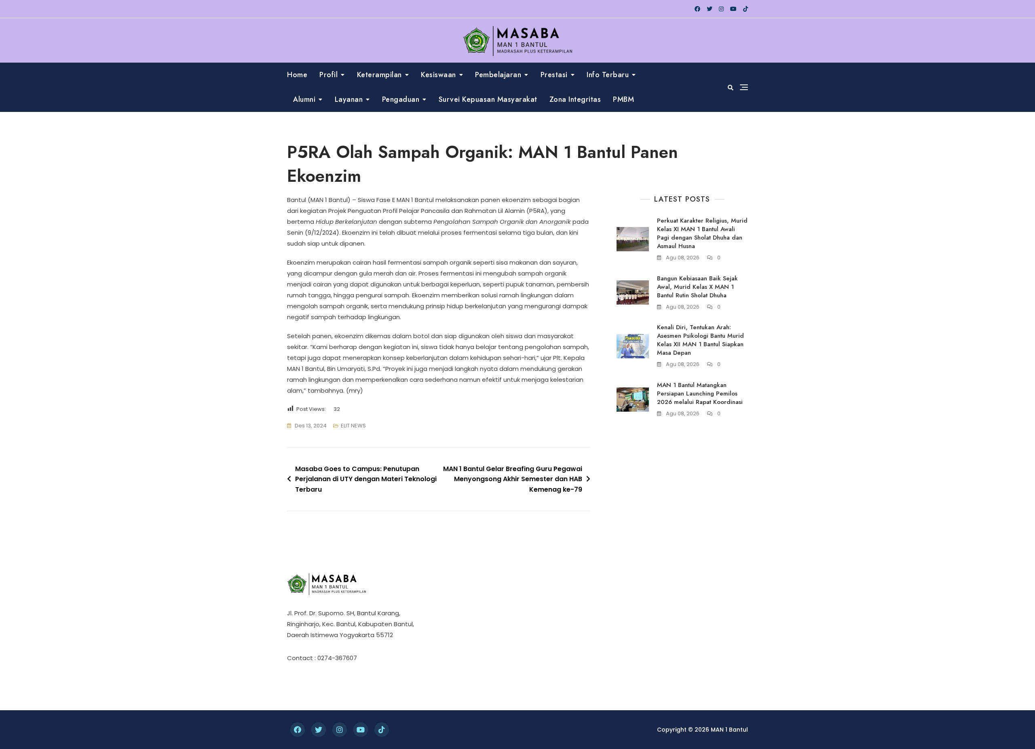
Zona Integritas (575, 99)
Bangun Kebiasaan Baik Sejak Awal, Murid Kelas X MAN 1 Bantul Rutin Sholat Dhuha (697, 287)
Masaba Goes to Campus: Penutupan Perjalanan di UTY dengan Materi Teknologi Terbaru (366, 479)
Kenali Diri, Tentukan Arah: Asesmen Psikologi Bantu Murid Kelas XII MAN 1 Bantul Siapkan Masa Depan (700, 340)
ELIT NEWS (353, 425)
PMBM (623, 99)
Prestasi (554, 74)
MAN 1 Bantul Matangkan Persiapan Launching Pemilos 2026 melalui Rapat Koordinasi (700, 393)
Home (297, 74)
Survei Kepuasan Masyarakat (488, 99)
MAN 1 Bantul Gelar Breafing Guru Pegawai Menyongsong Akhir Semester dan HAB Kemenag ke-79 (512, 479)
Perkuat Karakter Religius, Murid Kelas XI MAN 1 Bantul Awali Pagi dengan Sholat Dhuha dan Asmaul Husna (702, 233)
